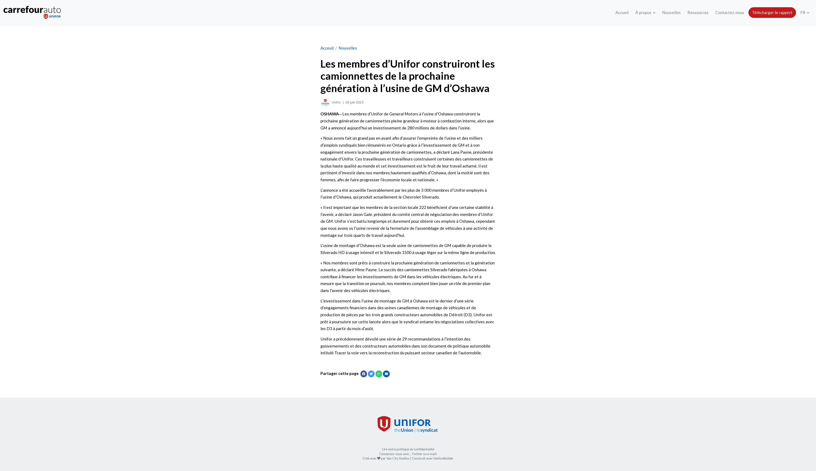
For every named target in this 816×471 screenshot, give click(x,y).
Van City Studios (397, 458)
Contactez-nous (729, 12)
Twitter (416, 454)
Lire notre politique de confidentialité (408, 449)
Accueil (622, 12)
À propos (643, 12)
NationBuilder (443, 458)
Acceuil (327, 47)
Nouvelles (671, 12)
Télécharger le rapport (772, 12)
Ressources (697, 12)
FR (803, 12)
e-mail (431, 454)
